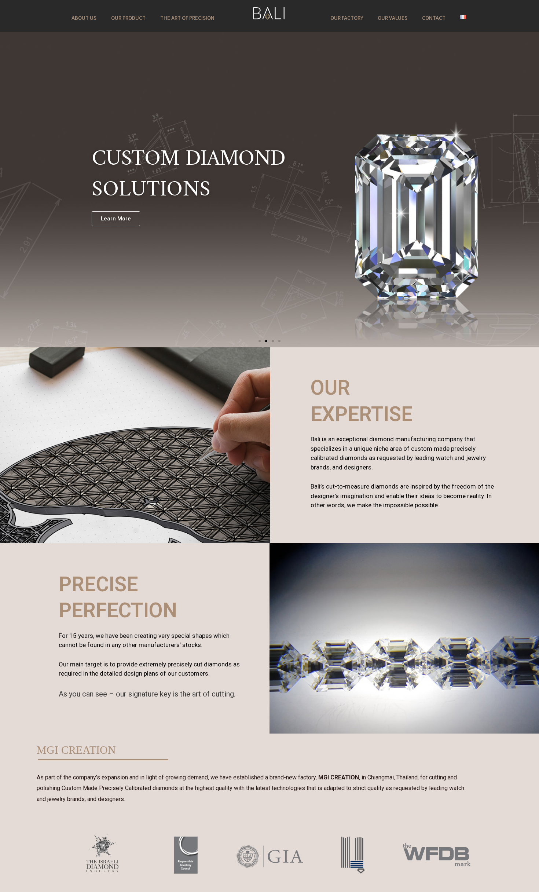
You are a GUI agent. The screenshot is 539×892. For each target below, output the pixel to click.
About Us (84, 17)
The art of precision (187, 17)
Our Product (128, 17)
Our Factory (346, 17)
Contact (433, 17)
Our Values (392, 17)
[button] (259, 341)
